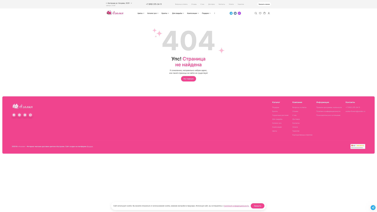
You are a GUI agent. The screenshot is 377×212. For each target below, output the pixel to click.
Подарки (205, 13)
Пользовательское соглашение (328, 115)
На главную (188, 79)
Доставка (211, 4)
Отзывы (194, 4)
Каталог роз (152, 13)
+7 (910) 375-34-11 (154, 4)
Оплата (231, 4)
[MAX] (239, 13)
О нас (202, 4)
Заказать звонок (264, 4)
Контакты (222, 4)
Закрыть (257, 206)
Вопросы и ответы (181, 4)
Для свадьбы (177, 13)
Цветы (140, 13)
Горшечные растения (280, 115)
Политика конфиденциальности (328, 111)
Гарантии (241, 4)
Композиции (192, 13)
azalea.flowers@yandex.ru (355, 111)
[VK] (235, 13)
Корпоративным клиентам (302, 135)
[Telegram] (231, 13)
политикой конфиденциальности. (236, 206)
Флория (90, 146)
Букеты (164, 13)
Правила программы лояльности (329, 107)
